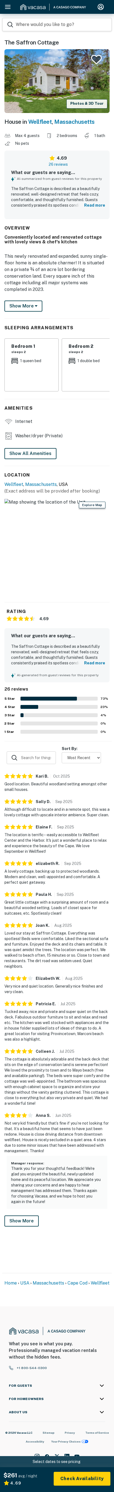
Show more (22, 306)
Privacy (70, 1432)
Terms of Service (97, 1432)
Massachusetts (74, 121)
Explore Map (92, 505)
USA (24, 1283)
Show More (21, 1220)
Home (10, 1283)
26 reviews (58, 164)
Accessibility (35, 1441)
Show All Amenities (30, 453)
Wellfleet (40, 121)
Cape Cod (77, 1283)
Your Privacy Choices (66, 1441)
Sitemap (49, 1432)
